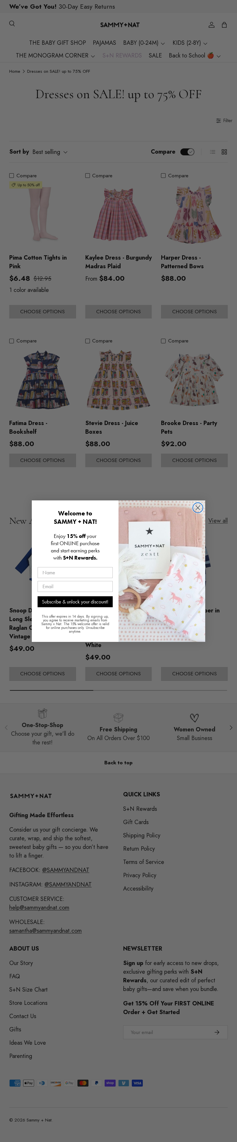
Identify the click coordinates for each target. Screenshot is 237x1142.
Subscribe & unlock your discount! (75, 601)
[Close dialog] (198, 508)
